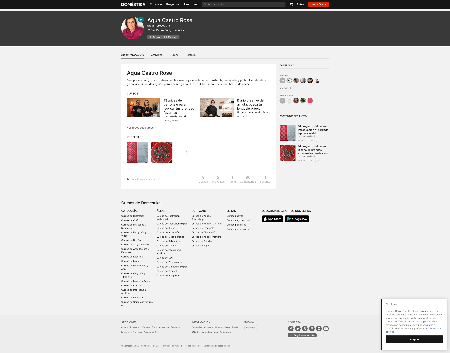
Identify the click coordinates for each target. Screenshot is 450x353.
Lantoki (182, 116)
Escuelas (175, 327)
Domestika (197, 327)
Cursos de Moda (130, 261)
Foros (154, 327)
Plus (186, 4)
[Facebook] (291, 328)
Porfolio (191, 55)
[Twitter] (298, 328)
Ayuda (235, 327)
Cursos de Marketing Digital (171, 266)
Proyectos (172, 4)
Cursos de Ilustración (132, 215)
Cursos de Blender (202, 241)
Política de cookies (192, 346)
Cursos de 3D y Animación (135, 244)
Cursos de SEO (164, 257)
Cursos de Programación (169, 262)
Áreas (160, 211)
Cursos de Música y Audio (135, 281)
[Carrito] (291, 4)
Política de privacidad (172, 346)
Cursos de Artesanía (167, 232)
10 (282, 80)
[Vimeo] (319, 328)
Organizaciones (210, 332)
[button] (195, 4)
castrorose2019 (306, 136)
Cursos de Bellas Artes (168, 241)
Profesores (225, 332)
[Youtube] (326, 328)
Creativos (164, 327)
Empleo (146, 327)
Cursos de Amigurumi (168, 275)
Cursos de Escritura (132, 256)
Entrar (301, 4)
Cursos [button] (155, 4)
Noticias (219, 327)
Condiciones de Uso (150, 346)
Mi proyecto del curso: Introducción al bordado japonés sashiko (313, 130)
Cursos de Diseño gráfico (170, 236)
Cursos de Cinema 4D (203, 232)
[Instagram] (312, 328)
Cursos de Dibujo (165, 228)
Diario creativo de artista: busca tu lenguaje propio (250, 104)
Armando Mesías (260, 112)
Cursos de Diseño (131, 240)
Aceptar (414, 339)
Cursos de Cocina (131, 285)
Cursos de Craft (130, 220)
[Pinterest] (305, 328)
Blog (227, 327)
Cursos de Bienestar (132, 297)
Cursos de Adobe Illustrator (207, 223)
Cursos (174, 55)
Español (250, 327)
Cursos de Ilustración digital (171, 223)
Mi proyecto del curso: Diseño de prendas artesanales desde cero (313, 150)
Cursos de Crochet (166, 271)
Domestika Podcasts (131, 332)
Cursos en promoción (238, 229)
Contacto (208, 327)
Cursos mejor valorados (240, 220)
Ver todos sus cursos (140, 127)
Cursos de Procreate (203, 228)
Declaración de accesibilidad (217, 346)
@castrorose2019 (132, 55)
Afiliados (196, 332)
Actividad (157, 55)
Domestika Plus (151, 332)
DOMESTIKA (133, 4)
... (204, 53)
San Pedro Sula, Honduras (167, 30)
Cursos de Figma (201, 245)
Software (199, 211)
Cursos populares (236, 224)
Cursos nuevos (235, 215)
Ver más (285, 88)
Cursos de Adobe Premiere (206, 236)
